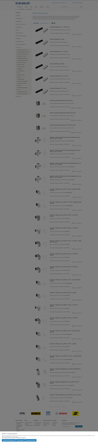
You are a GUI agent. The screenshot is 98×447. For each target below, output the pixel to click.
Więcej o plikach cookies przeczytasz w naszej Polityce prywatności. (14, 437)
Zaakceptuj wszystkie (30, 440)
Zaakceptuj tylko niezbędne (9, 440)
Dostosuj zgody (20, 440)
